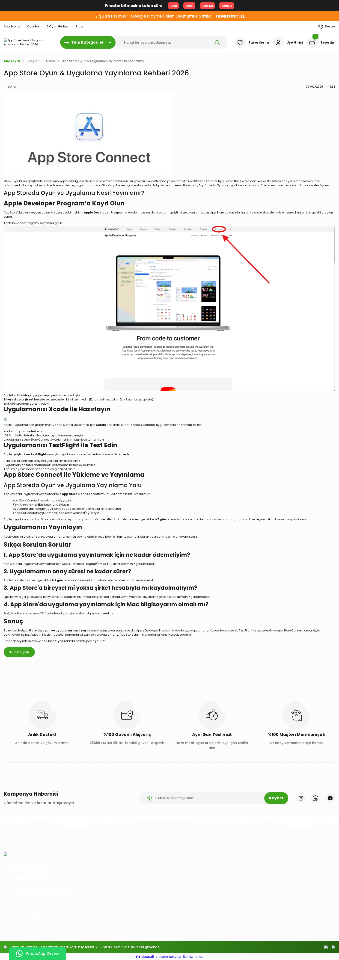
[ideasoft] (145, 957)
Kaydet (276, 798)
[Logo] (28, 42)
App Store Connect (26, 500)
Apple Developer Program (21, 223)
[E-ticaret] (168, 957)
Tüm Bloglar (19, 652)
